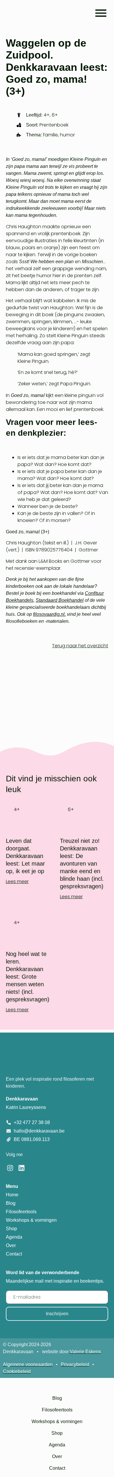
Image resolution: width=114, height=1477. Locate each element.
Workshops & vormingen (57, 1421)
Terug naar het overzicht (80, 645)
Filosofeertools (57, 1409)
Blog (57, 1398)
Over (57, 1456)
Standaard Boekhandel (60, 600)
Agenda (57, 1444)
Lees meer (17, 881)
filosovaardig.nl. (49, 614)
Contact (57, 1468)
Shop (57, 1433)
